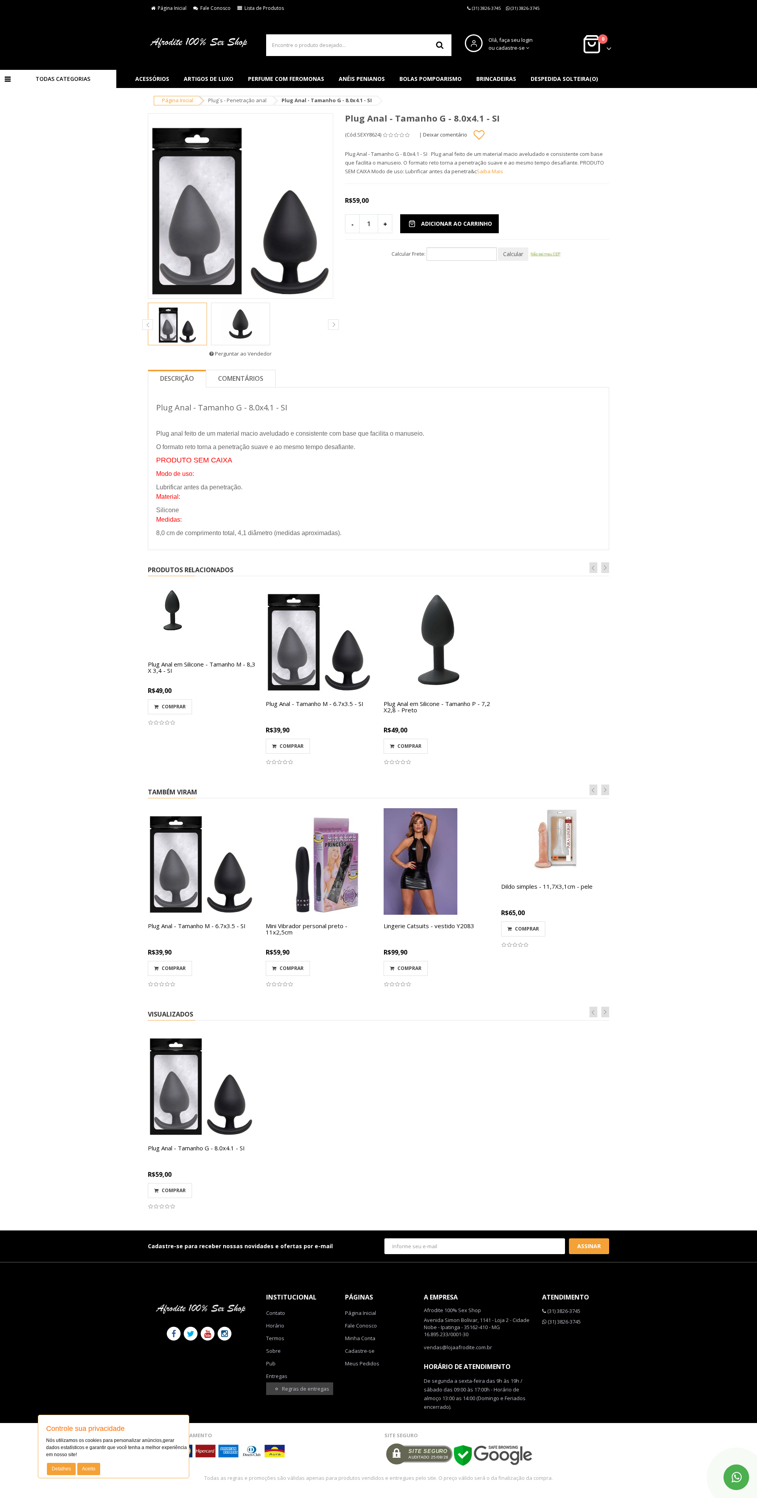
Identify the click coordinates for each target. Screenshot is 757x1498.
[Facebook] (174, 1334)
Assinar (589, 1246)
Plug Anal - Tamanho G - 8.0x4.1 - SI (196, 1148)
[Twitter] (191, 1334)
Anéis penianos (362, 78)
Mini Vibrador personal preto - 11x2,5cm (306, 929)
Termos (275, 1338)
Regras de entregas (305, 1388)
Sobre (273, 1350)
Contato (275, 1312)
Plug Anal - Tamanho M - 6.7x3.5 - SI (315, 704)
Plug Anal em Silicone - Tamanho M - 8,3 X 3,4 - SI (201, 667)
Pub (271, 1363)
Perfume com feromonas (286, 78)
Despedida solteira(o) (564, 78)
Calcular (513, 254)
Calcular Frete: (408, 253)
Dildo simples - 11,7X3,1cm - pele (547, 886)
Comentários (240, 378)
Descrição (177, 378)
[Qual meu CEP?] (546, 253)
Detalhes (61, 1469)
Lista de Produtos (263, 8)
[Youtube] (207, 1334)
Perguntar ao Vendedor (243, 353)
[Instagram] (224, 1334)
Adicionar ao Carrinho (456, 223)
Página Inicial (170, 8)
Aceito (88, 1469)
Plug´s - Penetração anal (237, 100)
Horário (275, 1325)
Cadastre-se (360, 1350)
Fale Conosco (214, 8)
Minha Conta (360, 1338)
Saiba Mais (490, 171)
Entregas (276, 1376)
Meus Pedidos (362, 1363)
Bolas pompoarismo (430, 78)
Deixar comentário (445, 134)
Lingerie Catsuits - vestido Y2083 (429, 926)
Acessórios (152, 78)
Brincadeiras (496, 78)
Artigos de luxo (208, 78)
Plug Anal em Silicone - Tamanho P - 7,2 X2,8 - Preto (437, 707)
